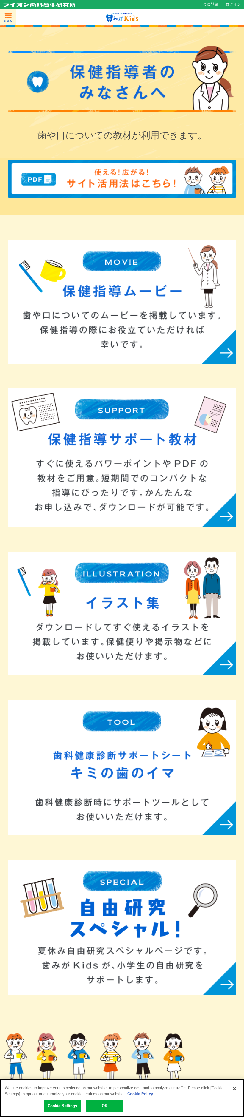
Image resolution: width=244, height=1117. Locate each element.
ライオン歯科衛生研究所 (39, 5)
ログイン (233, 4)
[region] (122, 1098)
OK (104, 1106)
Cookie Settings (62, 1106)
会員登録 (210, 4)
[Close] (234, 1088)
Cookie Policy (140, 1094)
